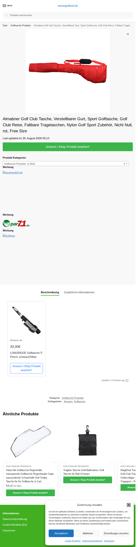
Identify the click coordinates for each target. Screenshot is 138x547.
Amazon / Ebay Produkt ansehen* (68, 146)
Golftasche (79, 401)
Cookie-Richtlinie (73, 541)
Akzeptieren (61, 533)
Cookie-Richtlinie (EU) (15, 524)
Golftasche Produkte (21, 25)
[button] (128, 505)
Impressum (109, 541)
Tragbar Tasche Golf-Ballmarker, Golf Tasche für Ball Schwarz (83, 472)
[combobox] (66, 163)
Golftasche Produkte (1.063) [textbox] (64, 163)
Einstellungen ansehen (116, 533)
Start (5, 25)
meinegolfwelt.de (68, 5)
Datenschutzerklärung (92, 541)
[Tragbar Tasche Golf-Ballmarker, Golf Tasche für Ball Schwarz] (88, 442)
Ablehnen (88, 533)
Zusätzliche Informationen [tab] (79, 292)
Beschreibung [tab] (50, 292)
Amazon (68, 401)
